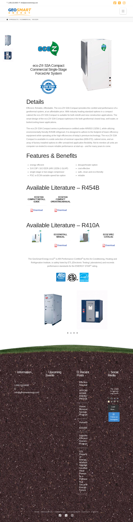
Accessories (74, 512)
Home (37, 512)
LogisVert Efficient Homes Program (82, 440)
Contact (86, 512)
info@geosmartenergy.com (29, 2)
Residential (47, 512)
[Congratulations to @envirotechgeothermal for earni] (118, 401)
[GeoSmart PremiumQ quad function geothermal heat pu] (111, 398)
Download (38, 210)
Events (94, 512)
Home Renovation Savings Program (82, 410)
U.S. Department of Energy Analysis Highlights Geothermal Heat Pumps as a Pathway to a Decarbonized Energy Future (82, 470)
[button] (123, 11)
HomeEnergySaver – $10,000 (82, 425)
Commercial (60, 512)
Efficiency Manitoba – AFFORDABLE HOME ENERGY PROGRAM (82, 390)
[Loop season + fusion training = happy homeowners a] (111, 401)
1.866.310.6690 (13, 2)
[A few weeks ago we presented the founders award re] (118, 398)
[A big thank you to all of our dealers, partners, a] (114, 398)
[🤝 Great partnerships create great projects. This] (108, 398)
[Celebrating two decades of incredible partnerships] (114, 401)
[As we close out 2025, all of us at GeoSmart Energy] (108, 401)
